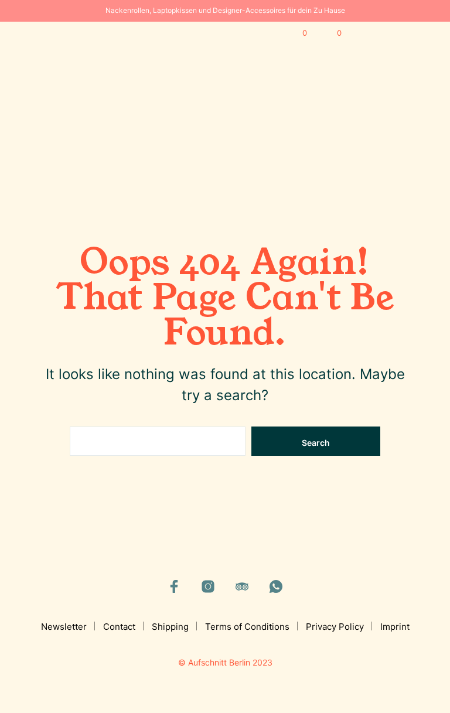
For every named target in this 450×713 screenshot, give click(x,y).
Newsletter (64, 626)
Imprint (395, 626)
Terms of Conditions (247, 626)
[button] (297, 33)
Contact (119, 626)
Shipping (170, 626)
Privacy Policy (335, 626)
